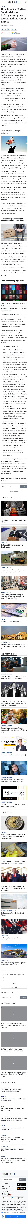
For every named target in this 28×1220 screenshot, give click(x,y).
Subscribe (23, 487)
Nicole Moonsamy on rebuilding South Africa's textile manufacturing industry (13, 1025)
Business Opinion (6, 1146)
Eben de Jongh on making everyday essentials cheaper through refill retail (13, 1074)
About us (5, 1184)
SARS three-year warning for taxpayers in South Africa (11, 1090)
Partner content (7, 674)
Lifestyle (3, 6)
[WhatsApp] (12, 29)
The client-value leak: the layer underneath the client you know (12, 781)
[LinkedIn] (8, 29)
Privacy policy (7, 1191)
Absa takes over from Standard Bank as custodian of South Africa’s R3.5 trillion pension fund (13, 1160)
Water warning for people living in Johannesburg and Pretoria (13, 571)
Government (5, 567)
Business (3, 1096)
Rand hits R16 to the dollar (10, 622)
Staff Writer (4, 25)
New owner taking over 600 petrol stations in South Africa (13, 964)
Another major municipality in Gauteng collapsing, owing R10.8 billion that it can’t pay (12, 597)
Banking (3, 1156)
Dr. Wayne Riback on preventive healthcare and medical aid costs (12, 1050)
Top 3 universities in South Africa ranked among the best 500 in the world (13, 646)
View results (14, 987)
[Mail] (15, 29)
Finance (3, 619)
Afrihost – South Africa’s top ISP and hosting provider (13, 806)
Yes (3, 977)
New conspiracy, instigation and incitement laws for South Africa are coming (13, 888)
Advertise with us (8, 1186)
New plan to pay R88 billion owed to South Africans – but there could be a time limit (13, 836)
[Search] (26, 2)
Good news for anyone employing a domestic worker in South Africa (13, 862)
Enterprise (4, 642)
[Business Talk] (21, 1197)
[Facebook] (2, 29)
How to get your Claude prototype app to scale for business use (13, 677)
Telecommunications (7, 910)
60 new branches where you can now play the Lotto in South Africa (14, 1119)
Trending (3, 1135)
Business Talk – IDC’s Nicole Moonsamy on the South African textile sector (12, 1139)
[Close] (26, 1212)
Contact (5, 1188)
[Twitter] (5, 29)
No (3, 980)
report (18, 82)
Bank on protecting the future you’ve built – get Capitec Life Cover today (14, 730)
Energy (3, 518)
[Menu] (2, 2)
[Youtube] (16, 1197)
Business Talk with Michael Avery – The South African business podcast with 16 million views (14, 703)
